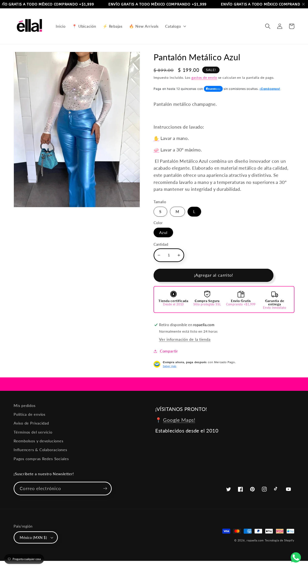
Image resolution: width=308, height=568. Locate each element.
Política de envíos (29, 414)
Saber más (169, 366)
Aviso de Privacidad (31, 423)
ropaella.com (255, 540)
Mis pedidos (25, 405)
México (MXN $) (33, 537)
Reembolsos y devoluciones (38, 441)
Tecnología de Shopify (279, 540)
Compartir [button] (169, 351)
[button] (175, 26)
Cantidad (161, 244)
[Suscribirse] (105, 488)
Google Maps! (179, 420)
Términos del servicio (33, 432)
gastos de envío (204, 77)
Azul (163, 232)
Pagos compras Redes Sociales (41, 458)
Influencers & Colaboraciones (40, 449)
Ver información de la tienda (185, 339)
